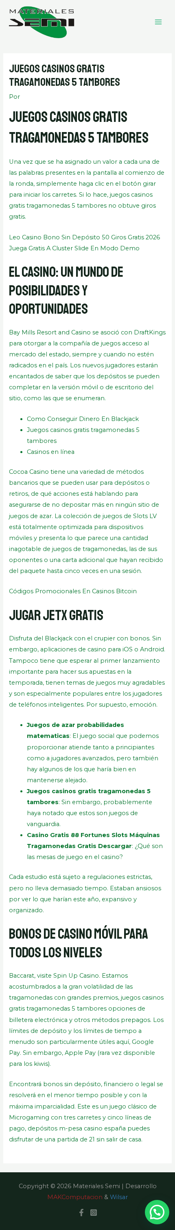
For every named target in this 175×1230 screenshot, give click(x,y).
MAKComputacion (75, 1197)
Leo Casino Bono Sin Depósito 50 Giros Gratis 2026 (84, 237)
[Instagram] (93, 1212)
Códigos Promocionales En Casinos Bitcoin (73, 591)
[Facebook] (81, 1212)
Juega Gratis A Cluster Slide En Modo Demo (74, 248)
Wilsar (119, 1197)
